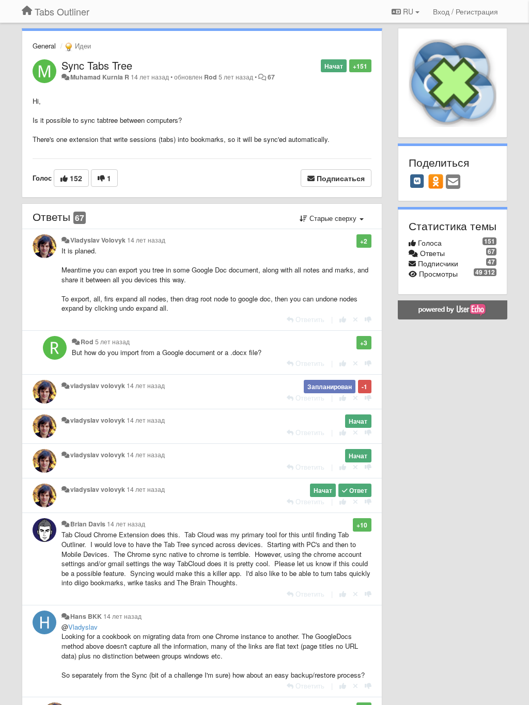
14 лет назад (146, 240)
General (44, 46)
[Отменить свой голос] (355, 319)
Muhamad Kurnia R (99, 77)
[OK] (435, 181)
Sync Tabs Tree (96, 65)
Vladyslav (83, 627)
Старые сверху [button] (333, 218)
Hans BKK (86, 616)
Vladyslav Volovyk (98, 240)
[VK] (417, 181)
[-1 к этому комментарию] (368, 319)
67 (271, 77)
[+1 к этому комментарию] (342, 319)
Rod (210, 77)
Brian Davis (87, 523)
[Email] (453, 182)
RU (408, 11)
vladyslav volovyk (97, 385)
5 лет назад (112, 341)
